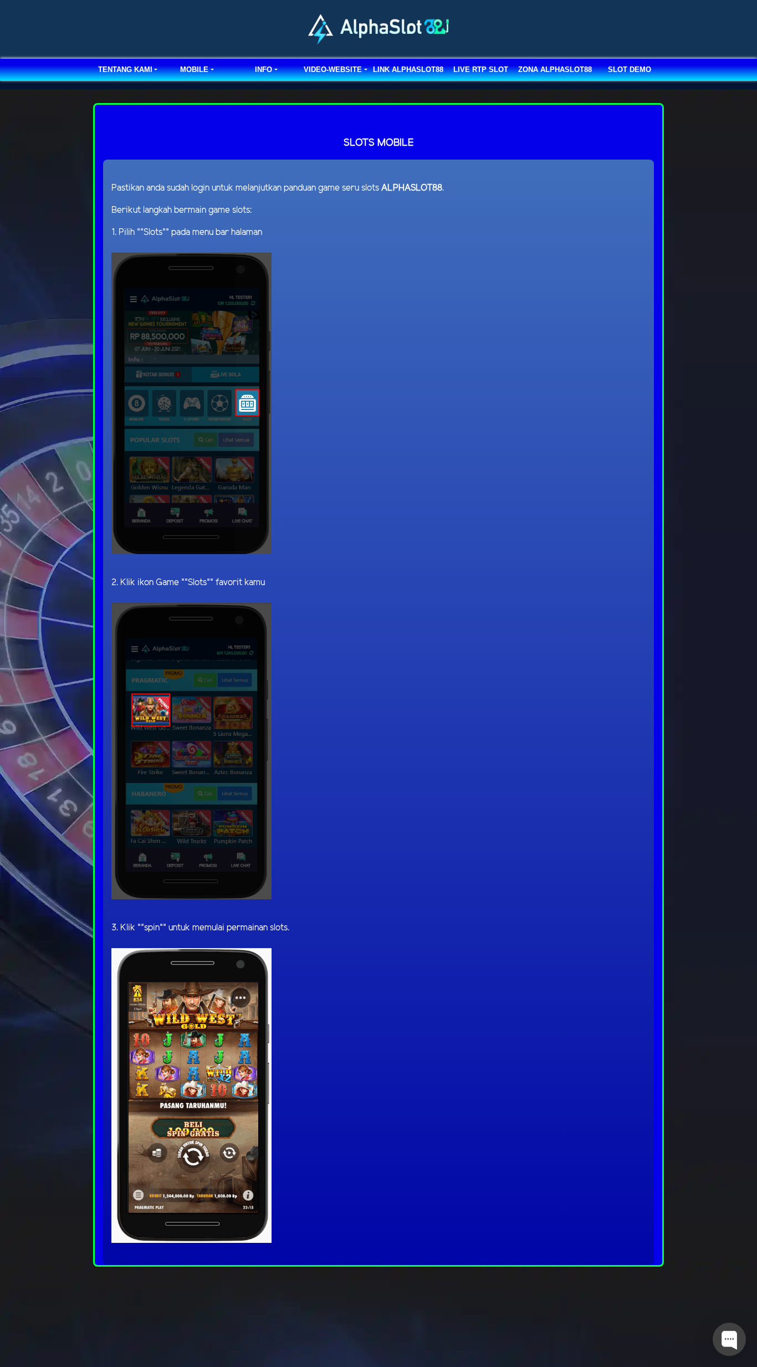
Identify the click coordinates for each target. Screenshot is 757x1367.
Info (263, 69)
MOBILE (194, 69)
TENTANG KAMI (125, 69)
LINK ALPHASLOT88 (408, 69)
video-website (333, 69)
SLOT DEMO (629, 69)
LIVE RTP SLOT (480, 69)
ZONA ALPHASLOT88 (555, 69)
